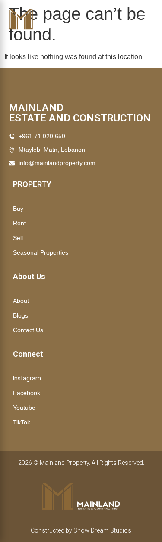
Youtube (24, 407)
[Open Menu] (145, 19)
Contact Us (28, 330)
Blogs (20, 315)
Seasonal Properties (40, 252)
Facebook (26, 392)
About (21, 300)
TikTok (21, 422)
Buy (18, 208)
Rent (19, 223)
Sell (18, 237)
